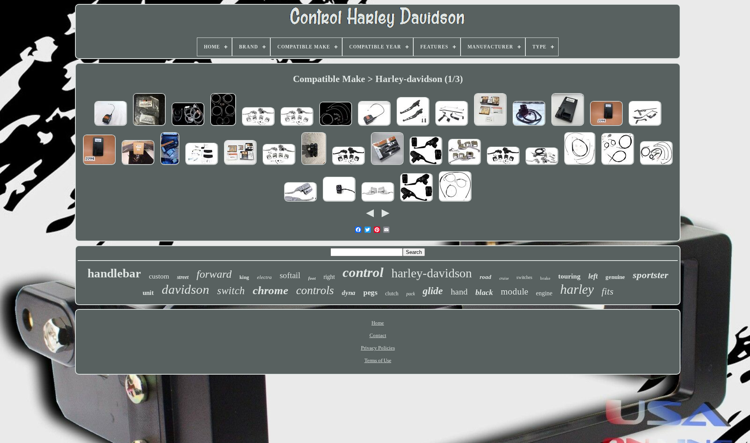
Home (377, 323)
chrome (270, 290)
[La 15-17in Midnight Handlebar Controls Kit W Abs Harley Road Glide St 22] (656, 165)
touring (569, 276)
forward (214, 274)
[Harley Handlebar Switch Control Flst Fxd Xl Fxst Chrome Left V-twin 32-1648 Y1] (138, 165)
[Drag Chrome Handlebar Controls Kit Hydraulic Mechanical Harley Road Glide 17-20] (300, 202)
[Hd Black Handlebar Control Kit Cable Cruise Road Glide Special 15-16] (416, 202)
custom (159, 276)
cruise (504, 278)
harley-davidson (431, 273)
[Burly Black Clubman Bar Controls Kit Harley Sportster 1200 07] (455, 202)
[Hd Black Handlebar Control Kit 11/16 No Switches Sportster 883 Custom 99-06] (503, 165)
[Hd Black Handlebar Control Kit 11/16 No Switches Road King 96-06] (348, 165)
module (514, 292)
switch (231, 291)
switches (524, 277)
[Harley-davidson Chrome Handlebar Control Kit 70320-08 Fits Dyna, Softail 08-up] (490, 126)
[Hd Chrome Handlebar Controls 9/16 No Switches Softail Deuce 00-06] (258, 126)
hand (459, 292)
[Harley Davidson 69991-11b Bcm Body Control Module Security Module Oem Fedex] (567, 126)
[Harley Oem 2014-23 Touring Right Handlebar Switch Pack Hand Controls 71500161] (314, 165)
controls (315, 290)
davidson (185, 289)
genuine (615, 277)
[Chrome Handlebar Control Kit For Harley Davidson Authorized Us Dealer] (464, 165)
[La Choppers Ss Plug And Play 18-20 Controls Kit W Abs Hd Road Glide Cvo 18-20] (223, 126)
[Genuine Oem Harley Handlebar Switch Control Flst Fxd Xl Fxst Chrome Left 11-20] (529, 126)
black (484, 292)
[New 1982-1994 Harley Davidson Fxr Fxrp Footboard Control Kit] (201, 165)
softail (290, 275)
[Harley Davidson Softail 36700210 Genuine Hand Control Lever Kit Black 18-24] (387, 165)
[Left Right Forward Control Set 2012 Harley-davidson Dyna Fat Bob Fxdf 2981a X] (451, 126)
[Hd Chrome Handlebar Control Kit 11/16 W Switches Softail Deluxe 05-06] (542, 165)
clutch (391, 294)
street (183, 277)
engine (544, 293)
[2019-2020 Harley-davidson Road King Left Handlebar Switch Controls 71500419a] (339, 202)
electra (264, 277)
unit (148, 293)
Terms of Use (377, 360)
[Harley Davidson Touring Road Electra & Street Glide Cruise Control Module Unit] (110, 126)
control (363, 272)
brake (545, 278)
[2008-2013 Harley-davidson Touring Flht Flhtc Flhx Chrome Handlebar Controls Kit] (240, 165)
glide (433, 291)
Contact (378, 335)
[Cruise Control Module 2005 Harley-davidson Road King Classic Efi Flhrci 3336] (374, 126)
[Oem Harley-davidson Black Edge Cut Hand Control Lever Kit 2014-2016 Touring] (413, 126)
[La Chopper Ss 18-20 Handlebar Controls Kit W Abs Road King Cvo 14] (188, 126)
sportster (650, 275)
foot (312, 278)
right (329, 276)
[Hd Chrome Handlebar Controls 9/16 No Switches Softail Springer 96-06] (297, 126)
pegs (370, 292)
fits (607, 291)
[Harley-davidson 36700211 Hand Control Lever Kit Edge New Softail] (170, 165)
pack (410, 294)
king (244, 277)
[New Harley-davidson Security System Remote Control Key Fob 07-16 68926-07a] (149, 126)
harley (577, 289)
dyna (348, 293)
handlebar (114, 273)
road (485, 277)
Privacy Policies (378, 348)
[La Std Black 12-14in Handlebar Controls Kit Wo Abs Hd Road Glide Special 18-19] (335, 126)
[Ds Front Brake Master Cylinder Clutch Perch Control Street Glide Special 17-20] (377, 202)
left (593, 276)
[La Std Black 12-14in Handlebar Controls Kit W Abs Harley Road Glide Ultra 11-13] (617, 165)
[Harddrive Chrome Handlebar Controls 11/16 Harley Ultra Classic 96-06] (279, 165)
